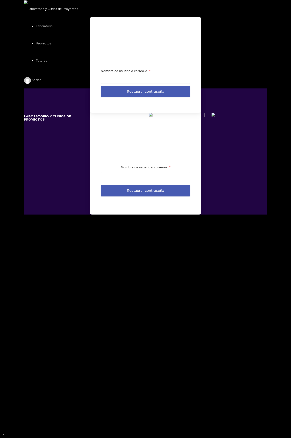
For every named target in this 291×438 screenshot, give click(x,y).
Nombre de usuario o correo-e (125, 71)
